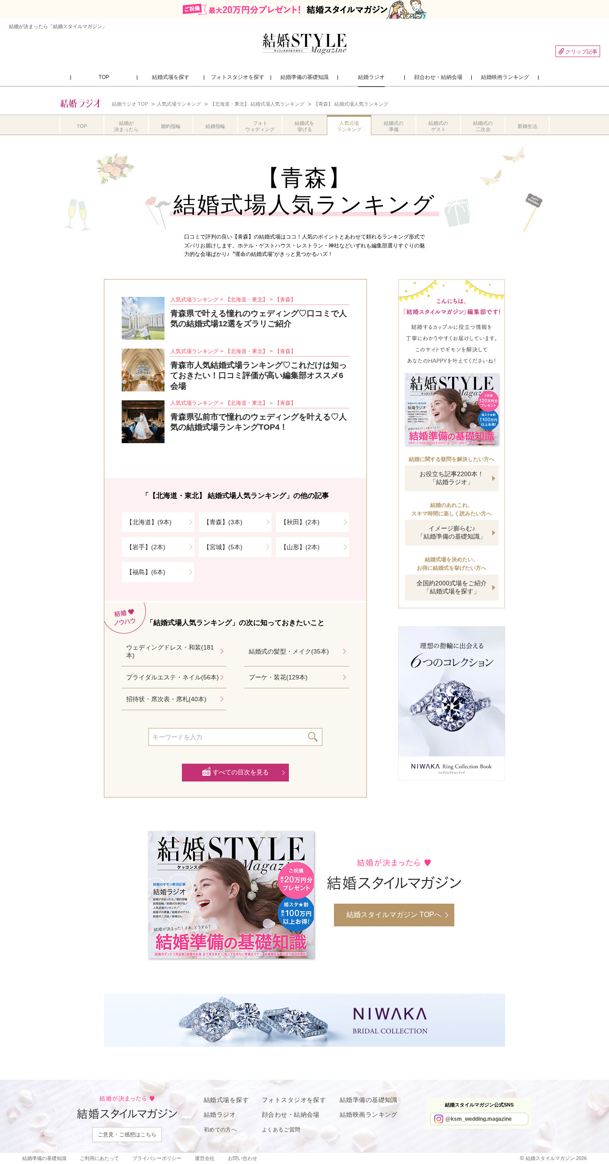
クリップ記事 (581, 52)
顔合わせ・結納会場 (291, 1114)
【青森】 (285, 299)
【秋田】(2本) (300, 522)
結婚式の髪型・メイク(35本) (289, 651)
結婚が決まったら (126, 126)
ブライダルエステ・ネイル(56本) (172, 677)
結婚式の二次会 (483, 126)
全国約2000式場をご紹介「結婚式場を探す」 (451, 587)
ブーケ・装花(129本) (278, 677)
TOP (82, 126)
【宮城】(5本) (223, 547)
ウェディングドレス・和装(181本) (170, 651)
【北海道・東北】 (246, 299)
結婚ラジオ (220, 1114)
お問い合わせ (242, 1158)
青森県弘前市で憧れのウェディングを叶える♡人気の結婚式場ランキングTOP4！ (258, 422)
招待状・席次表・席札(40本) (166, 699)
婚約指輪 (171, 126)
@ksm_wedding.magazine (478, 1119)
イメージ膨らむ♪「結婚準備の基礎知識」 (451, 532)
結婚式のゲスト (438, 126)
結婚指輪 (215, 126)
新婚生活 (527, 126)
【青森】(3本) (223, 522)
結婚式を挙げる (304, 126)
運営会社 (204, 1158)
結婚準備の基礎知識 (369, 1099)
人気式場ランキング (349, 126)
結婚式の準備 (393, 126)
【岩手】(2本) (145, 547)
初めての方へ (220, 1130)
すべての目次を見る (241, 772)
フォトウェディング (260, 126)
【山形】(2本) (300, 547)
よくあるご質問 (281, 1130)
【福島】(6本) (145, 572)
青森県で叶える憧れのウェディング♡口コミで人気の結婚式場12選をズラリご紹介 (258, 318)
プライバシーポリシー (156, 1158)
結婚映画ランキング (369, 1114)
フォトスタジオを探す (294, 1099)
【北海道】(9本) (149, 522)
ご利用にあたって (99, 1158)
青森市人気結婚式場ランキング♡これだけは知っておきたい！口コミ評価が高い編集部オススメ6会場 (258, 376)
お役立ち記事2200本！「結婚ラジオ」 (452, 477)
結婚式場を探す (226, 1099)
